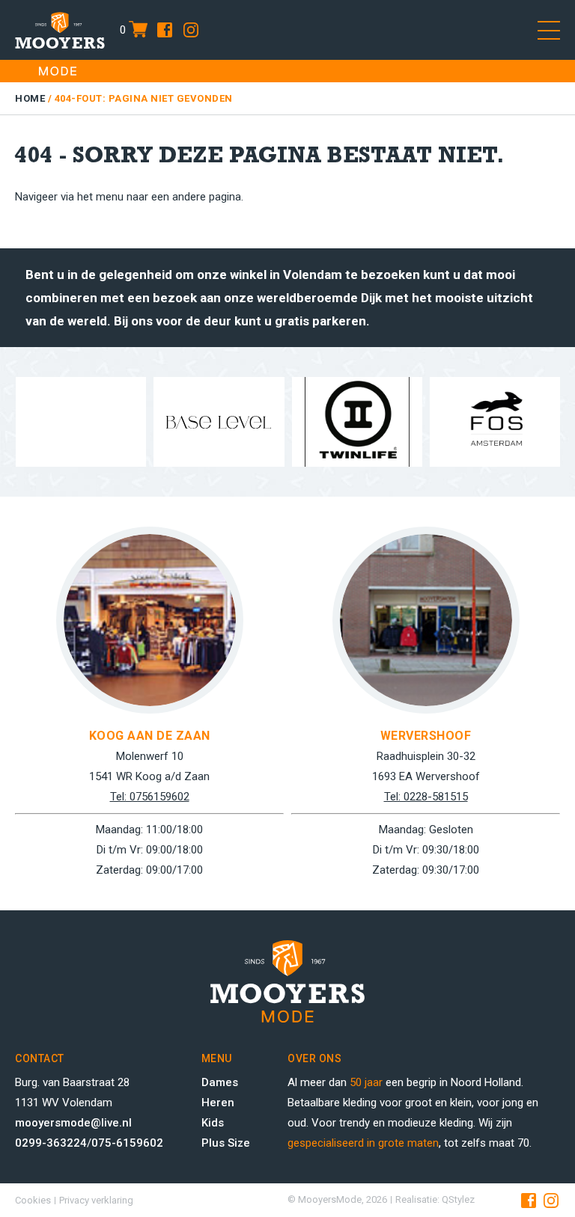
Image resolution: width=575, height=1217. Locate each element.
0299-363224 (51, 1143)
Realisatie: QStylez (435, 1199)
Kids (212, 1122)
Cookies (33, 1200)
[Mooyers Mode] (60, 29)
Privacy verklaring (96, 1200)
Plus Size (225, 1143)
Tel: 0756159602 (149, 796)
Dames (219, 1082)
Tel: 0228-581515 (426, 796)
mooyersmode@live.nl (73, 1122)
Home (30, 98)
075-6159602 (127, 1143)
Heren (217, 1102)
